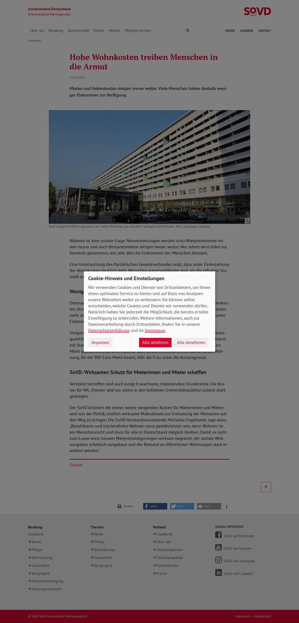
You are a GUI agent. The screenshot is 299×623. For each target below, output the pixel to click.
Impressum (155, 330)
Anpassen (100, 342)
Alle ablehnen (155, 342)
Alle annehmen (191, 342)
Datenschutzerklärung (109, 330)
